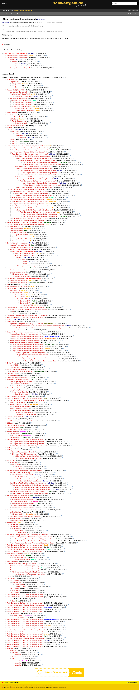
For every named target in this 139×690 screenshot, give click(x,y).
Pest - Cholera (11, 578)
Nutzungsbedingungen (39, 687)
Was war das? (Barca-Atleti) (16, 90)
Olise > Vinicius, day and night (16, 396)
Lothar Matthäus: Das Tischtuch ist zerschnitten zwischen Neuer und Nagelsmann (38, 326)
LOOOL (9, 419)
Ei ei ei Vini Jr (11, 363)
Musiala (12, 59)
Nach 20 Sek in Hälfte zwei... (16, 425)
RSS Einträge (7, 687)
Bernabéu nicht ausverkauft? (16, 278)
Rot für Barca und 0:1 (19, 121)
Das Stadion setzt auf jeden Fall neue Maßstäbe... (23, 510)
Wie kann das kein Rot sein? (16, 125)
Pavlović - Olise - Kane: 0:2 (15, 417)
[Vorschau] (46, 55)
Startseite (5, 10)
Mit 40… (9, 319)
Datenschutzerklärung (52, 687)
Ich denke (10, 648)
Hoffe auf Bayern (12, 561)
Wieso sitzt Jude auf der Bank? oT (18, 379)
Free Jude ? (16, 386)
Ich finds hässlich (15, 512)
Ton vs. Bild (10, 460)
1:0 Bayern (10, 448)
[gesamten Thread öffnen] (65, 77)
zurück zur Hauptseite (11, 14)
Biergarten (20, 135)
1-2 (8, 284)
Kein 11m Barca (12, 112)
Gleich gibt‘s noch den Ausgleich (17, 55)
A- (3, 3)
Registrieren (135, 10)
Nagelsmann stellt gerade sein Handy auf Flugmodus (26, 324)
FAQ (11, 10)
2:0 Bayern (10, 423)
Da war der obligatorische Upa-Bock (18, 377)
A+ (5, 3)
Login (129, 10)
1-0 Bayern (10, 450)
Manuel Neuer (11, 321)
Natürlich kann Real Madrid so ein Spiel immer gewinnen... (25, 470)
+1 (13, 311)
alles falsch (21, 330)
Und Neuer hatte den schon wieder (18, 268)
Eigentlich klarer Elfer (13, 226)
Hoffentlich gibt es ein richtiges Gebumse (23, 421)
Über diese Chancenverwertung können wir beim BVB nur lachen (27, 315)
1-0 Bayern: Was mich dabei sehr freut (22, 452)
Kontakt (23, 687)
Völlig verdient (14, 82)
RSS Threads (16, 687)
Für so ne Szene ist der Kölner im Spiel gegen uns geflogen (25, 307)
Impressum (29, 687)
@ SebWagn (59, 22)
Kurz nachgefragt (12, 431)
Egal (11, 599)
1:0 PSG (9, 127)
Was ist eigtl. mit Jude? (14, 553)
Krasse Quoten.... (15, 613)
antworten (7, 44)
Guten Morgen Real (13, 427)
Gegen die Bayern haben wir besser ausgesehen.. (22, 332)
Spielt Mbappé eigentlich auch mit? (21, 382)
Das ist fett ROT (12, 288)
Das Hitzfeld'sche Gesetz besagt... (20, 473)
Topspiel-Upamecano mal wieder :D (18, 369)
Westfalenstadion (15, 518)
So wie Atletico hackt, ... (17, 117)
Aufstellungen (11, 522)
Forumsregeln (62, 687)
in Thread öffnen (133, 14)
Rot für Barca (11, 115)
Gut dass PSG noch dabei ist (16, 402)
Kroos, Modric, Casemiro (15, 388)
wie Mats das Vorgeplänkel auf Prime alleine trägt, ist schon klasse (28, 535)
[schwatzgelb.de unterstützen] (59, 676)
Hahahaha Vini (11, 373)
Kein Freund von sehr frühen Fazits (18, 495)
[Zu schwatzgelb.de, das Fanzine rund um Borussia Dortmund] (69, 4)
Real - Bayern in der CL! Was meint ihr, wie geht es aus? (23, 77)
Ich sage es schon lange (17, 272)
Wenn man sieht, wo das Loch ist (17, 286)
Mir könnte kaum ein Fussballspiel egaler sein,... (22, 564)
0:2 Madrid (10, 79)
